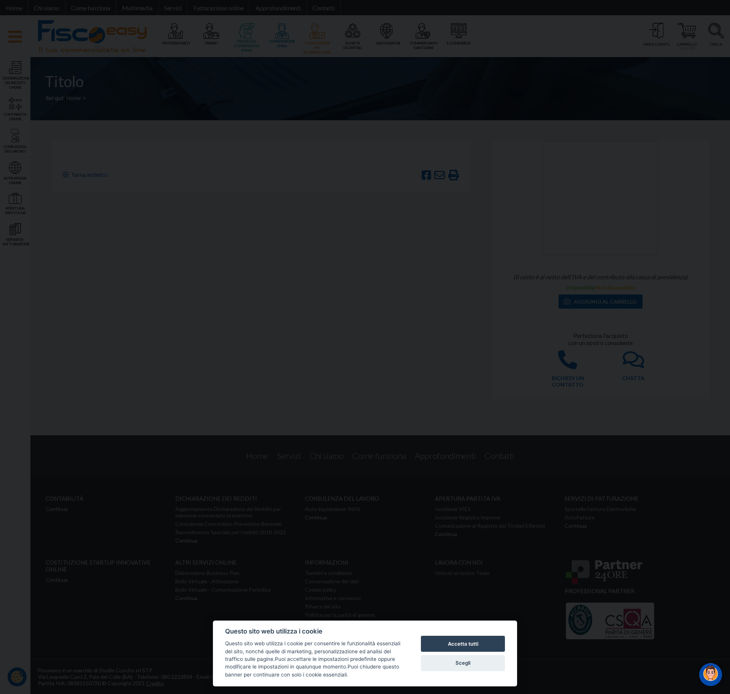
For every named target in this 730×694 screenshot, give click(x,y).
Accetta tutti (463, 644)
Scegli (462, 663)
